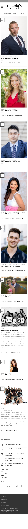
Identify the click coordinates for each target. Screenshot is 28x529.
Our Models (4, 496)
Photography (12, 488)
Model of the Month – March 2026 (9, 110)
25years (3, 486)
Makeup (7, 488)
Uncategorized (20, 212)
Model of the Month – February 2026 (10, 161)
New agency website (6, 410)
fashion (23, 486)
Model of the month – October (9, 374)
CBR (19, 486)
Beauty (15, 486)
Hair (3, 488)
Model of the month (6, 56)
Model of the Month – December (9, 297)
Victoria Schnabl (18, 62)
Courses (3, 502)
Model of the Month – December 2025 (10, 266)
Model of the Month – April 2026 (9, 58)
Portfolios (4, 499)
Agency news (9, 486)
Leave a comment (8, 445)
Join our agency (5, 505)
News (14, 56)
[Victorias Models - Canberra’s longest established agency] (14, 6)
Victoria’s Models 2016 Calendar (9, 330)
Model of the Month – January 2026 (10, 213)
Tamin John (20, 352)
